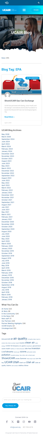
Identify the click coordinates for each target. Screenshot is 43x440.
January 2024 (7, 151)
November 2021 (8, 197)
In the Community (8, 314)
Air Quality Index (32, 339)
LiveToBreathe (7, 352)
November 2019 (8, 251)
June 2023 (6, 163)
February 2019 (7, 273)
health (8, 348)
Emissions (15, 346)
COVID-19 (9, 346)
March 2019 (6, 270)
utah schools (15, 365)
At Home (5, 309)
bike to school (11, 343)
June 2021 (5, 210)
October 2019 (7, 253)
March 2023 (6, 168)
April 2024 (6, 144)
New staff (5, 318)
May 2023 (5, 166)
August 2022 (6, 178)
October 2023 (7, 159)
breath (17, 343)
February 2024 (7, 149)
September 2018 (8, 285)
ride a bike (22, 355)
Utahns (8, 365)
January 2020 (7, 248)
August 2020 (6, 231)
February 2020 (7, 246)
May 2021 (5, 212)
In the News (6, 316)
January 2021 (7, 219)
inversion (36, 348)
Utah (16, 362)
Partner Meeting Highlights (12, 323)
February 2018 (7, 297)
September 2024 (8, 139)
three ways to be (31, 358)
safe (26, 355)
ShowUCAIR (8, 358)
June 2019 (5, 263)
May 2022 (5, 183)
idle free (28, 348)
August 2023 (6, 161)
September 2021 (8, 202)
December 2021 (8, 195)
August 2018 (6, 287)
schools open (31, 355)
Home (3, 58)
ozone (23, 351)
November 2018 (8, 280)
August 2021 (6, 205)
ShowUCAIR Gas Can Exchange (19, 101)
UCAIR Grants (7, 326)
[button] (38, 2)
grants (24, 346)
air (12, 339)
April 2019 (5, 268)
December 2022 (8, 171)
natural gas (16, 352)
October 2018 (7, 282)
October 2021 (7, 200)
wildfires (21, 365)
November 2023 (8, 156)
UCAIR (8, 362)
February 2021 (7, 217)
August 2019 (6, 258)
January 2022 (7, 193)
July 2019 (5, 261)
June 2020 (6, 236)
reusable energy (15, 355)
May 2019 (5, 265)
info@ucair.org (15, 427)
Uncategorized (7, 328)
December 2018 (8, 278)
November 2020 (8, 224)
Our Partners (6, 321)
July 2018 (5, 290)
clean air (30, 342)
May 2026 (5, 134)
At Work (5, 311)
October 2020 (7, 227)
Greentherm (29, 346)
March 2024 (6, 146)
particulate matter (31, 352)
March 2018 (6, 295)
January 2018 (7, 299)
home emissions (20, 348)
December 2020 (8, 222)
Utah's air (23, 362)
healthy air (13, 348)
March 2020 (6, 244)
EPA (20, 346)
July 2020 (5, 234)
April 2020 (6, 241)
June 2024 (6, 142)
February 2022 (7, 190)
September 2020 (8, 229)
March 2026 (6, 137)
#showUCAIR (6, 339)
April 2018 (5, 292)
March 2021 (6, 214)
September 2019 (8, 256)
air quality (20, 338)
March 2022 (6, 188)
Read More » (9, 117)
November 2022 (8, 173)
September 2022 (8, 176)
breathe (22, 343)
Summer (23, 358)
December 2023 (8, 154)
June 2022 (6, 180)
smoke (17, 358)
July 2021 (5, 207)
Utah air (30, 362)
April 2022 (6, 185)
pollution (6, 354)
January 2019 (7, 275)
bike (6, 343)
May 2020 (5, 239)
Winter (26, 365)
